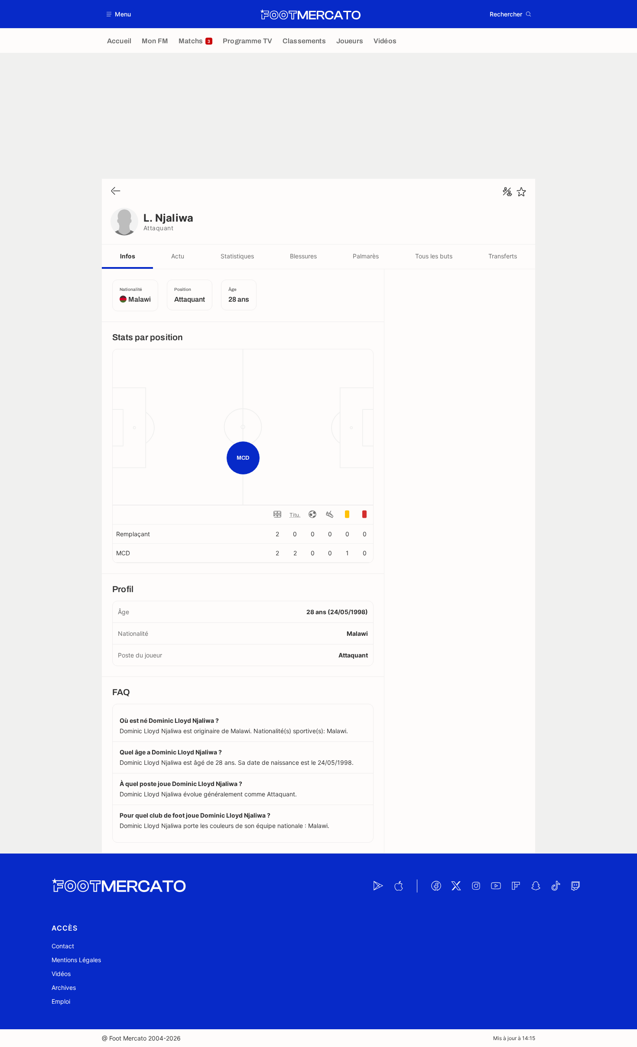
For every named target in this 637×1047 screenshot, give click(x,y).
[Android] (378, 885)
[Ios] (398, 885)
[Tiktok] (555, 885)
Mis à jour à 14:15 (514, 1038)
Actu (177, 256)
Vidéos (61, 973)
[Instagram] (475, 885)
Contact (63, 946)
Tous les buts (433, 256)
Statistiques (237, 256)
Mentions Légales (76, 959)
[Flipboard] (515, 885)
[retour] (115, 191)
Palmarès (366, 256)
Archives (64, 987)
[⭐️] (521, 192)
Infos (127, 256)
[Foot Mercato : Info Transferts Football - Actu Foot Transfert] (310, 14)
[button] (119, 14)
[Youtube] (495, 885)
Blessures (303, 256)
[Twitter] (455, 885)
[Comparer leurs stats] (507, 192)
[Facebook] (435, 885)
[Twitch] (575, 885)
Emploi (61, 1001)
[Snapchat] (535, 885)
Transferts (502, 256)
